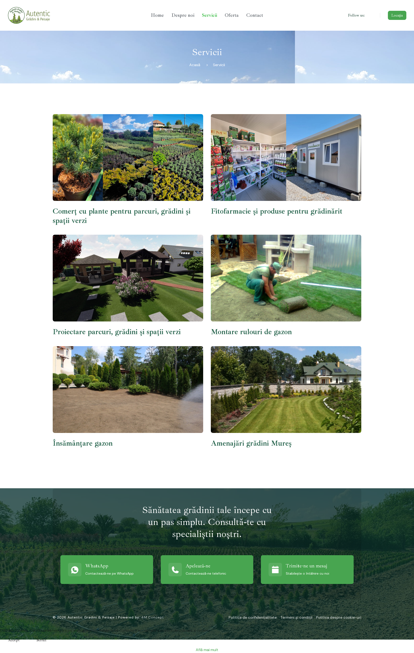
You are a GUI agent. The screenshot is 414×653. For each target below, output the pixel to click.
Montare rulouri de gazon (251, 331)
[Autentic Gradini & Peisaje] (55, 15)
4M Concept (152, 617)
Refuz (41, 640)
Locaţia (397, 15)
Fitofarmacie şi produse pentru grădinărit (276, 211)
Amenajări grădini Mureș (251, 443)
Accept (14, 640)
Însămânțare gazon (83, 443)
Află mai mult (207, 649)
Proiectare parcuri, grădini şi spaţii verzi (117, 331)
